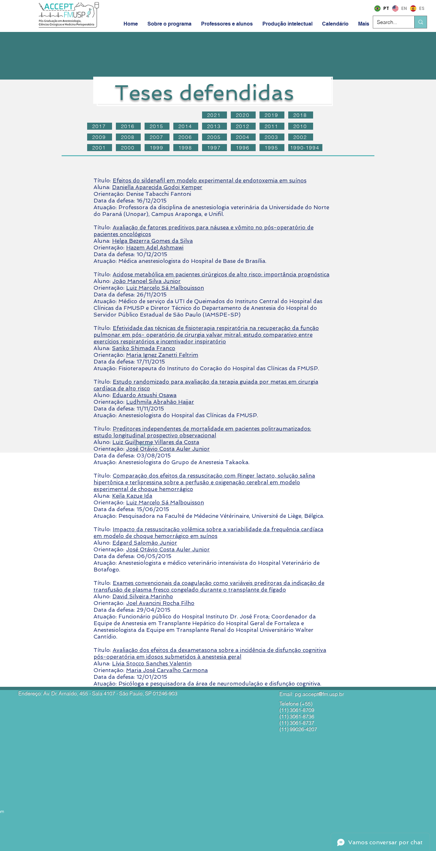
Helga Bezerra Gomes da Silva (152, 241)
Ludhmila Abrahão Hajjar (160, 402)
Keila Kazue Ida (132, 496)
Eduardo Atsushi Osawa (144, 395)
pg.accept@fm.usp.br (319, 694)
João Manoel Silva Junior (146, 281)
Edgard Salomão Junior (144, 543)
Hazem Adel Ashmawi (155, 247)
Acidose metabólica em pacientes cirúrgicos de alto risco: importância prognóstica (221, 274)
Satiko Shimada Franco (143, 348)
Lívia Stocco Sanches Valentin (152, 663)
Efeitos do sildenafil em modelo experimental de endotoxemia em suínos (209, 180)
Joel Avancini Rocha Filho (160, 603)
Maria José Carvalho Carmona (167, 670)
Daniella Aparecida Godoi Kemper (157, 187)
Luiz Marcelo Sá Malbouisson (165, 288)
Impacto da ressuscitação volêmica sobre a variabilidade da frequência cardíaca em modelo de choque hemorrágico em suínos (208, 532)
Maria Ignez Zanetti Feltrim (162, 355)
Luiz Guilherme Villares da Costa (155, 442)
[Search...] (420, 22)
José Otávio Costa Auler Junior (168, 449)
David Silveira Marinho (142, 596)
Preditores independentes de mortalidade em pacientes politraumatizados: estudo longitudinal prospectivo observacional (202, 432)
